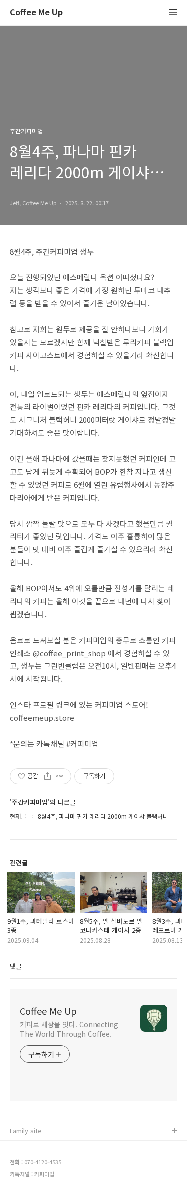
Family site (26, 1130)
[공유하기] (47, 776)
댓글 (16, 966)
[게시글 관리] (60, 776)
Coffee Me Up (36, 12)
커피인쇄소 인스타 (35, 1179)
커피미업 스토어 (32, 1147)
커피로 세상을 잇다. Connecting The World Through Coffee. (69, 1029)
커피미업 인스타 (32, 1163)
